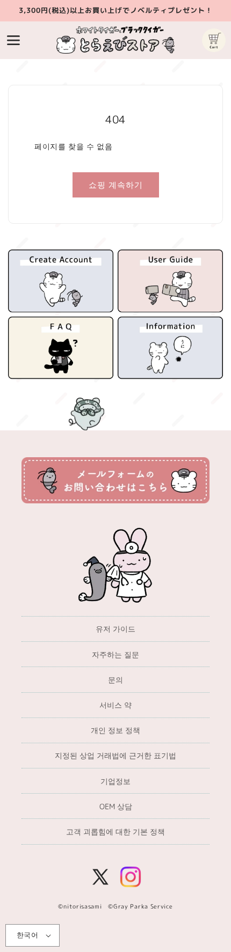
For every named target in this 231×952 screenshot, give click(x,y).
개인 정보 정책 (115, 730)
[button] (13, 40)
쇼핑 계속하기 (116, 185)
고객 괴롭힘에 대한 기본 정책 (115, 831)
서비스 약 (115, 705)
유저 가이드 (115, 629)
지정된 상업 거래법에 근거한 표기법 (115, 755)
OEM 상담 (115, 806)
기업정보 (115, 781)
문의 (115, 680)
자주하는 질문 (115, 654)
